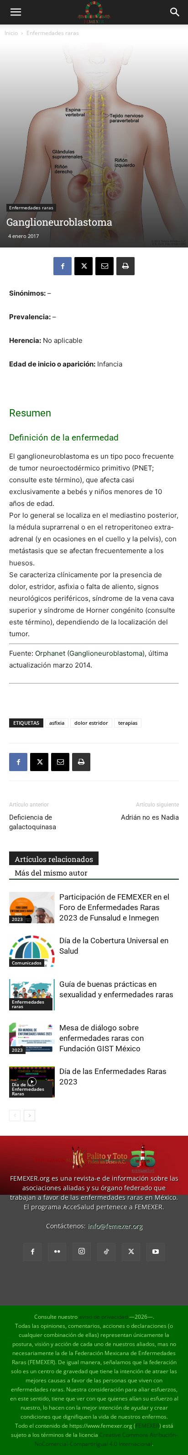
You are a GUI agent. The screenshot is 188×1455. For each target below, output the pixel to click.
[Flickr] (57, 1252)
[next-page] (29, 1115)
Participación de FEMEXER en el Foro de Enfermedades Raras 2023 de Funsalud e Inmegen (114, 907)
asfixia (56, 722)
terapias (127, 722)
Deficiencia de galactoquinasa (32, 822)
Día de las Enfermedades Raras (28, 1089)
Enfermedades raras (52, 33)
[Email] (104, 266)
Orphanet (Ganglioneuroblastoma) (90, 653)
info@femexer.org (115, 1226)
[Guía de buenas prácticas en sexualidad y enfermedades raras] (32, 994)
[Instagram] (82, 1251)
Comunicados (27, 963)
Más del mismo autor (51, 872)
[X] (83, 266)
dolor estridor (91, 722)
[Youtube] (155, 1252)
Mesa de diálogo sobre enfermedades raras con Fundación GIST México (101, 1038)
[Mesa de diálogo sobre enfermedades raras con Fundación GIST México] (32, 1038)
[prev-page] (15, 1115)
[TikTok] (106, 1252)
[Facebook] (62, 266)
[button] (15, 12)
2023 (17, 919)
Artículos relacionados (54, 859)
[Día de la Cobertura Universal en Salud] (32, 951)
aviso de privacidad (103, 1317)
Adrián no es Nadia (150, 817)
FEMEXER (147, 1426)
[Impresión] (125, 266)
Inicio (11, 33)
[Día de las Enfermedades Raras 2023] (32, 1082)
